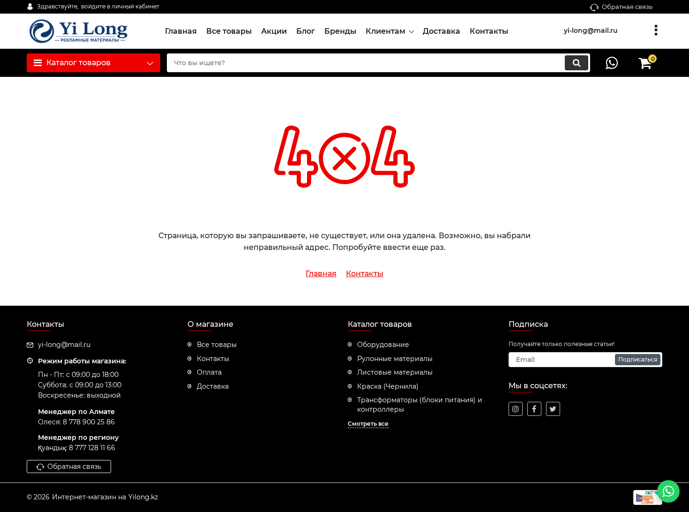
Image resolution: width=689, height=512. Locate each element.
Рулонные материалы (395, 358)
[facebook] (534, 409)
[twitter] (553, 409)
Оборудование (383, 344)
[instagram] (516, 409)
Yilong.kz (143, 497)
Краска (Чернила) (388, 386)
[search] (576, 62)
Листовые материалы (395, 372)
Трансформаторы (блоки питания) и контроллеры (419, 405)
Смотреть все (368, 423)
